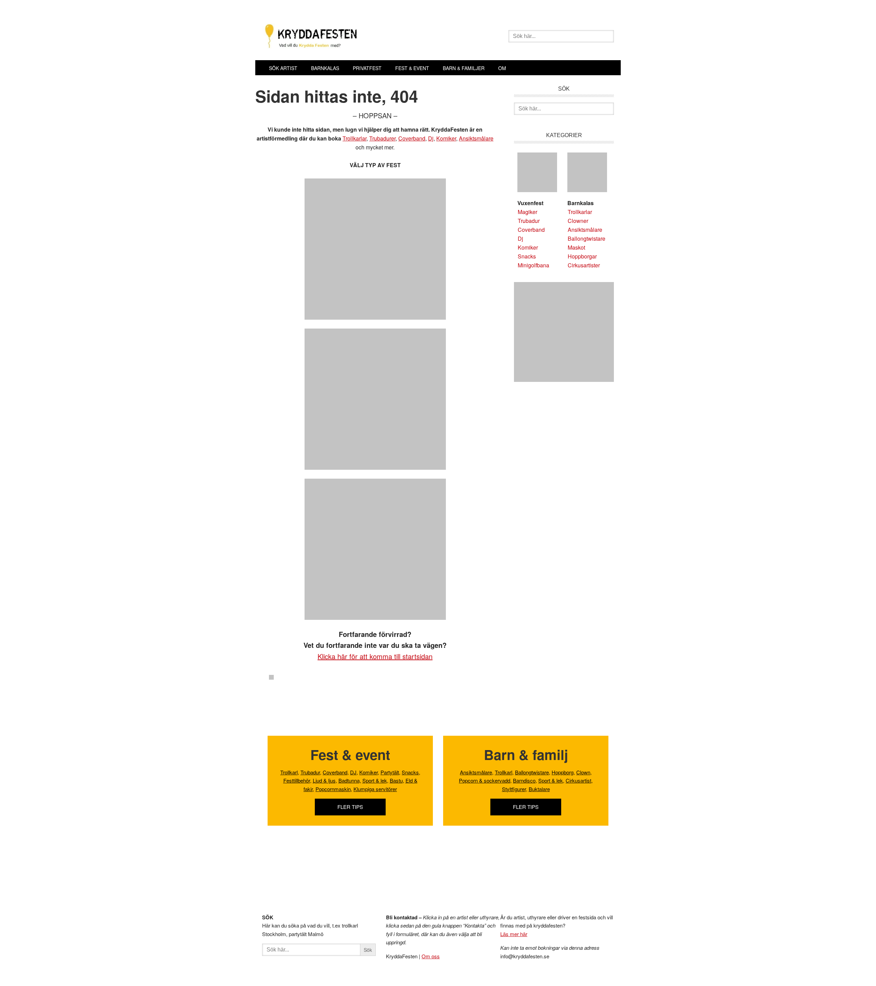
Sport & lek (374, 780)
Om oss (431, 956)
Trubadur (529, 221)
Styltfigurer (514, 788)
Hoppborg (563, 772)
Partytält (390, 772)
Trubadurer (382, 138)
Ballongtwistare (586, 238)
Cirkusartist (578, 780)
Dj (431, 138)
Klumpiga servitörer (375, 788)
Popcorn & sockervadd (484, 780)
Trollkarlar (354, 138)
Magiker (527, 212)
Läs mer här (513, 933)
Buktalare (539, 788)
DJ (353, 772)
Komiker (446, 138)
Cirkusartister (584, 265)
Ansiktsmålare (476, 138)
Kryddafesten (359, 37)
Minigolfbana (533, 265)
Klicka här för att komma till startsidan (375, 656)
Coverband (411, 138)
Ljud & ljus (324, 780)
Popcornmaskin (333, 788)
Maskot (576, 247)
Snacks (527, 256)
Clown (583, 772)
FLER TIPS (350, 806)
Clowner (578, 221)
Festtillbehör (296, 780)
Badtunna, (349, 780)
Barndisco (524, 780)
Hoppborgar (582, 256)
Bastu (396, 780)
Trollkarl (289, 772)
